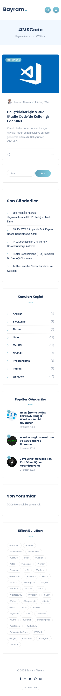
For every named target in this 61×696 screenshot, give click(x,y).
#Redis (45, 601)
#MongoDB (29, 582)
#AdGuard (14, 545)
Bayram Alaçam (22, 102)
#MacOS (13, 582)
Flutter (17, 329)
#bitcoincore (15, 551)
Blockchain (19, 321)
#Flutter (41, 564)
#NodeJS (13, 588)
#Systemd (14, 613)
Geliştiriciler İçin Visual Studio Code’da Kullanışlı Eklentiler (28, 116)
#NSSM (28, 588)
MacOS (17, 345)
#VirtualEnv (32, 626)
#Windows (27, 638)
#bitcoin (29, 545)
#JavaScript (15, 576)
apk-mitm (13, 644)
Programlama (13, 60)
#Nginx (44, 582)
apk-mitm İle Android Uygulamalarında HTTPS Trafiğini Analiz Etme (29, 217)
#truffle (12, 620)
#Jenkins (31, 576)
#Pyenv (47, 595)
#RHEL (12, 607)
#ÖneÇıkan (44, 638)
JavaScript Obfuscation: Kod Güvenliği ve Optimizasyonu (36, 462)
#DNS (12, 564)
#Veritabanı (14, 626)
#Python (13, 601)
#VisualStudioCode (18, 632)
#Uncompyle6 (43, 620)
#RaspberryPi (29, 601)
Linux (16, 337)
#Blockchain (34, 551)
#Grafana (39, 570)
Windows (18, 376)
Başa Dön (32, 687)
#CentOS (13, 558)
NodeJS (17, 353)
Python (17, 368)
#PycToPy (32, 595)
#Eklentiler (26, 564)
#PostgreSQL (15, 595)
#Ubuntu (27, 620)
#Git (27, 570)
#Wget (12, 638)
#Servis (36, 607)
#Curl (26, 558)
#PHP (40, 588)
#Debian (39, 558)
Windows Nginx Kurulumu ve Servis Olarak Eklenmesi (37, 441)
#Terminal (41, 613)
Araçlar (17, 313)
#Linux (45, 576)
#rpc (24, 607)
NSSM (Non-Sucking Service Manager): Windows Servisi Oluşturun (33, 418)
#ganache (14, 570)
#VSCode (38, 632)
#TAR (27, 613)
